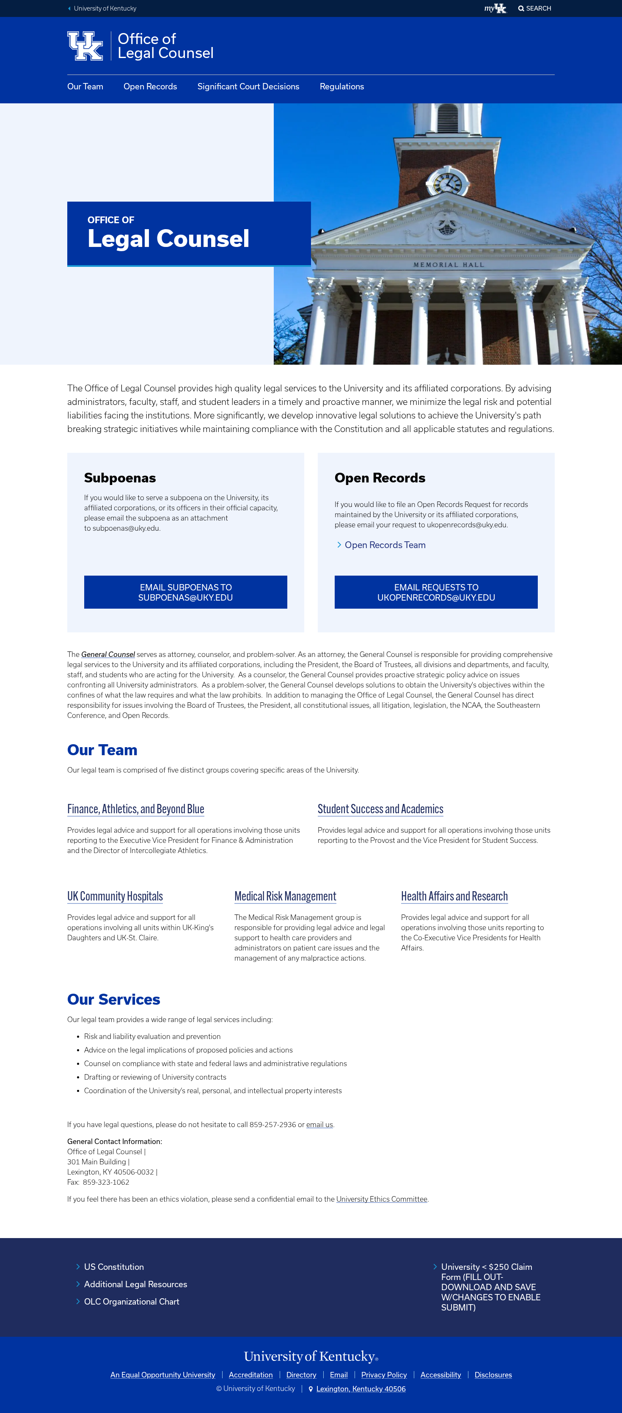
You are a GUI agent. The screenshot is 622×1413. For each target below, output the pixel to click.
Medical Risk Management (285, 897)
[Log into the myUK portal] (496, 8)
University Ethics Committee (381, 1199)
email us (319, 1124)
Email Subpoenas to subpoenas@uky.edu (185, 592)
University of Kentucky (105, 8)
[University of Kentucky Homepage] (311, 1357)
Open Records (150, 86)
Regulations (342, 86)
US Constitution (114, 1267)
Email (339, 1375)
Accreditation (251, 1375)
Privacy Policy (384, 1375)
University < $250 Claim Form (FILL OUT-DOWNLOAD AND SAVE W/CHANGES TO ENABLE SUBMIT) (491, 1287)
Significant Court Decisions (249, 86)
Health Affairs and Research (454, 897)
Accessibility (441, 1375)
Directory (301, 1375)
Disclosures (493, 1375)
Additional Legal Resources (135, 1284)
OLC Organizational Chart (131, 1301)
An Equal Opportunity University (162, 1375)
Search (538, 8)
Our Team (85, 86)
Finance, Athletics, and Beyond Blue (135, 810)
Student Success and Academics (380, 810)
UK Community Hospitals (115, 897)
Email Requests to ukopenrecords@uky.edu (436, 592)
